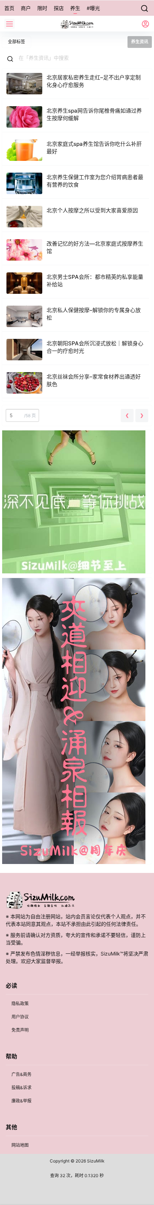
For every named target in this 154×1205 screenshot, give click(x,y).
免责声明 (20, 1030)
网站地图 (20, 1145)
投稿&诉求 (21, 1087)
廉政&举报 (21, 1100)
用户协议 (20, 1016)
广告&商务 (21, 1074)
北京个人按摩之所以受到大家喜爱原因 (92, 210)
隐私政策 (20, 1003)
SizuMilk (95, 1161)
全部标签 (16, 41)
